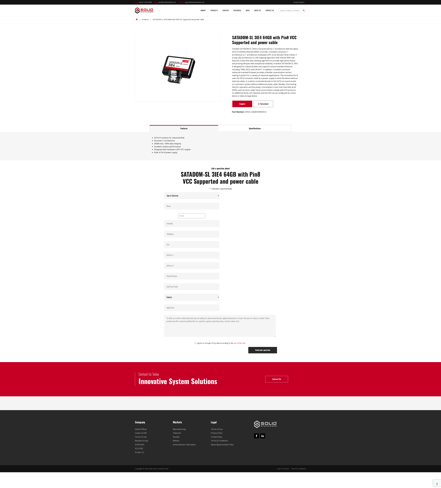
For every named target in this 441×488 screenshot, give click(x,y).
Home (137, 19)
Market (203, 10)
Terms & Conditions (298, 469)
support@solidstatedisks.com (191, 2)
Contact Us (270, 10)
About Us (257, 10)
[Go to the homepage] (265, 424)
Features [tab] (184, 128)
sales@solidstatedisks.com (165, 2)
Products (214, 10)
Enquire (242, 103)
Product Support (299, 2)
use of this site (239, 343)
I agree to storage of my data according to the (220, 343)
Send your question (262, 350)
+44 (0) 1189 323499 (143, 2)
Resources (237, 10)
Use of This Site (283, 469)
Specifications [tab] (255, 128)
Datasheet (264, 103)
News (248, 10)
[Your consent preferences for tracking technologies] (437, 484)
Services (225, 10)
